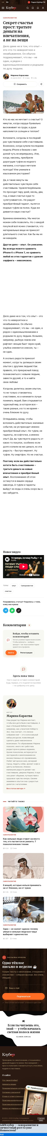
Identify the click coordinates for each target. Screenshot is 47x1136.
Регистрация (26, 653)
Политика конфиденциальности (15, 1100)
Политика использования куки (14, 1104)
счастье (8, 591)
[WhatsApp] (12, 610)
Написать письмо (9, 1084)
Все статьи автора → (16, 788)
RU (7, 2)
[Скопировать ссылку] (18, 610)
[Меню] (3, 7)
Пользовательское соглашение (15, 1088)
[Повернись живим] (41, 1119)
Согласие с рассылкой (11, 1092)
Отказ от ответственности (13, 1096)
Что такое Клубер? (10, 1080)
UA (3, 2)
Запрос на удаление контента (14, 1108)
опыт (14, 586)
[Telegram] (5, 610)
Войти (11, 653)
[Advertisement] (23, 289)
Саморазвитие (10, 18)
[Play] (29, 2)
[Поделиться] (41, 84)
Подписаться (23, 996)
